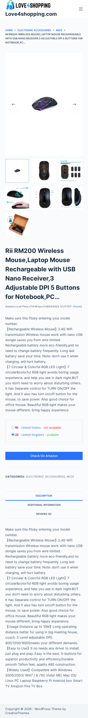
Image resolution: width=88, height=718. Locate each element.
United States (31, 427)
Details (77, 306)
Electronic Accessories (45, 476)
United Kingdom (32, 435)
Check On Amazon (44, 456)
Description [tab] (44, 495)
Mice (70, 476)
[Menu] (81, 9)
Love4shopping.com (31, 14)
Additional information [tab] (44, 504)
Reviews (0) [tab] (44, 513)
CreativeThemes (17, 713)
